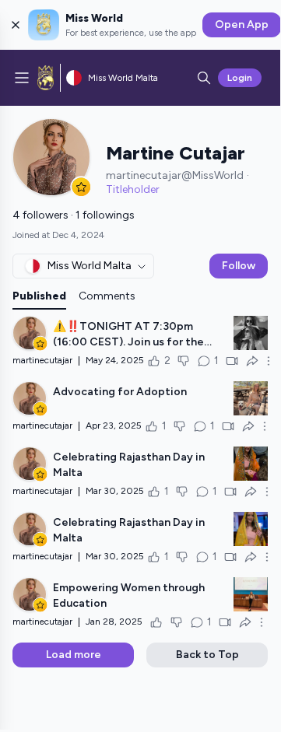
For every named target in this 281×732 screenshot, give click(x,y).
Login (239, 77)
